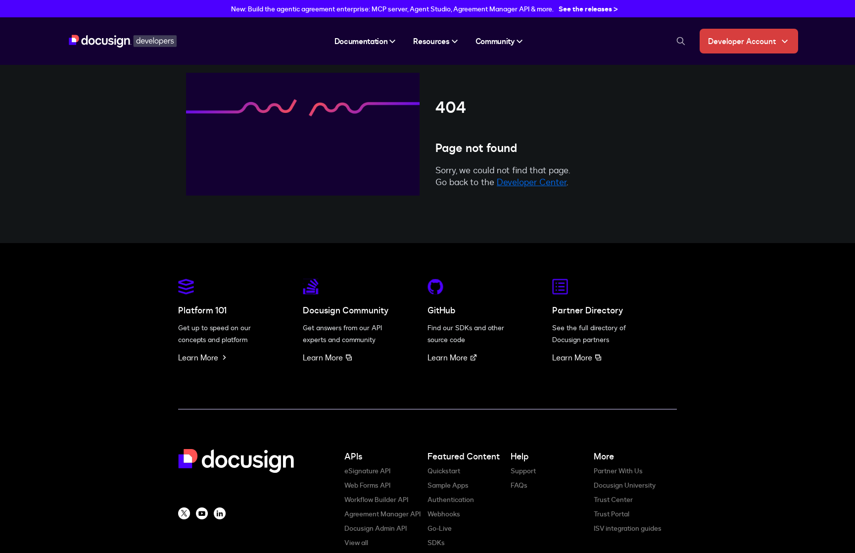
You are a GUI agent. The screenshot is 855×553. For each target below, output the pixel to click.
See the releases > (588, 8)
